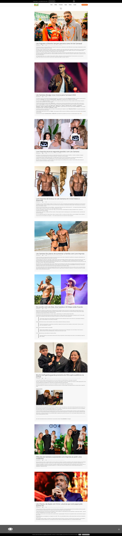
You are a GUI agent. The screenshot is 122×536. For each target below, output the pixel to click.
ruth (77, 378)
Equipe (66, 4)
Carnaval (48, 45)
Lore (55, 153)
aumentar (48, 255)
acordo (47, 308)
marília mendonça (68, 378)
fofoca (56, 378)
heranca (60, 378)
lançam (58, 45)
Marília (65, 378)
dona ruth (51, 378)
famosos (54, 378)
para (57, 96)
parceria (61, 45)
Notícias (70, 4)
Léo (59, 45)
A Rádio (55, 4)
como (50, 45)
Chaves (50, 507)
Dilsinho (52, 45)
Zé (61, 308)
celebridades (48, 378)
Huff (62, 378)
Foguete (54, 45)
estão (54, 308)
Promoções (61, 4)
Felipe (56, 308)
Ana (49, 308)
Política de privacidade (85, 534)
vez (61, 507)
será (60, 507)
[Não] (120, 534)
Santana (59, 96)
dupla (52, 507)
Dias (53, 308)
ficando (58, 308)
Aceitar (80, 534)
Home (51, 4)
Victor (63, 507)
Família (50, 255)
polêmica (75, 378)
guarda (58, 378)
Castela (51, 308)
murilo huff (72, 378)
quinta (58, 507)
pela (56, 507)
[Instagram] (119, 529)
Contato (74, 4)
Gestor (41, 378)
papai (55, 507)
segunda (60, 153)
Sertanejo (79, 378)
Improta (52, 153)
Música (54, 96)
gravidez (50, 153)
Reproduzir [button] (85, 4)
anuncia (48, 153)
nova (55, 96)
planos (58, 255)
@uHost (41, 45)
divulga (50, 96)
